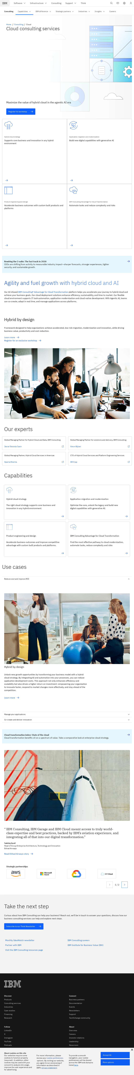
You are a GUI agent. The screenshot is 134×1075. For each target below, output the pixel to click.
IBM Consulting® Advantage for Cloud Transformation (43, 292)
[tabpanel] (67, 646)
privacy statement (49, 1068)
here (76, 1065)
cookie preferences (55, 1058)
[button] (124, 3)
